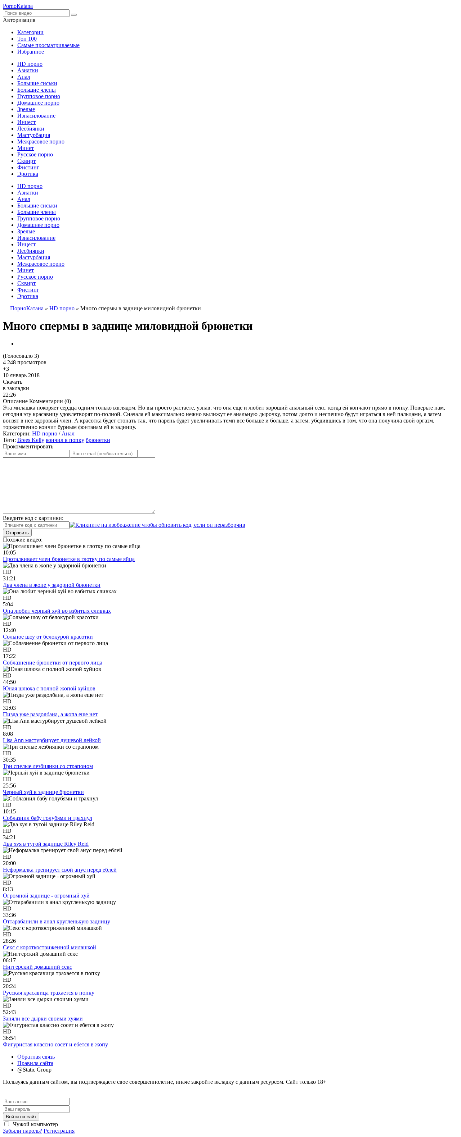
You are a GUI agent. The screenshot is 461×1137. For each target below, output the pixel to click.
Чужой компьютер (35, 1124)
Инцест (26, 122)
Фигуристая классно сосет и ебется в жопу (55, 1044)
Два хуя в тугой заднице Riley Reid (46, 844)
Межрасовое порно (40, 141)
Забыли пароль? (22, 1131)
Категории (30, 32)
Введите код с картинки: (33, 518)
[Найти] (74, 15)
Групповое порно (38, 96)
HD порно (29, 64)
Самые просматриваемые (48, 45)
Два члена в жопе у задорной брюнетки (51, 585)
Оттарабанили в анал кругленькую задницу (56, 921)
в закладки (16, 388)
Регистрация (59, 1131)
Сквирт (26, 161)
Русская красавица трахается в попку (48, 993)
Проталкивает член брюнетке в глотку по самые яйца (69, 559)
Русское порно (35, 154)
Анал (23, 77)
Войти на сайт (21, 1116)
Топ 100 (27, 39)
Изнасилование (36, 116)
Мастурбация (33, 135)
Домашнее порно (38, 103)
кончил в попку (65, 440)
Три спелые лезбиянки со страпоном (48, 766)
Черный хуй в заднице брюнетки (43, 792)
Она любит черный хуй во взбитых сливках (57, 611)
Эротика (27, 174)
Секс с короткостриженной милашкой (49, 947)
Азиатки (27, 70)
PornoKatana (18, 6)
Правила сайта (35, 1063)
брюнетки (98, 440)
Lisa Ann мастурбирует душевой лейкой (52, 740)
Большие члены (36, 90)
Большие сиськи (37, 83)
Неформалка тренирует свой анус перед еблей (60, 870)
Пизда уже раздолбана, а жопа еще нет (50, 714)
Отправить (17, 532)
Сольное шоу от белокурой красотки (48, 637)
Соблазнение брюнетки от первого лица (52, 662)
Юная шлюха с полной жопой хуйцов (49, 688)
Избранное (30, 52)
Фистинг (28, 167)
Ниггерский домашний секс (37, 967)
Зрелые (26, 109)
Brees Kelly (30, 440)
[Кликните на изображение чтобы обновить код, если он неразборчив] (157, 525)
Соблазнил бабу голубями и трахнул (47, 818)
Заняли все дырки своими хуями (43, 1018)
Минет (25, 148)
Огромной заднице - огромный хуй (46, 895)
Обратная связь (36, 1057)
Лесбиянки (30, 128)
